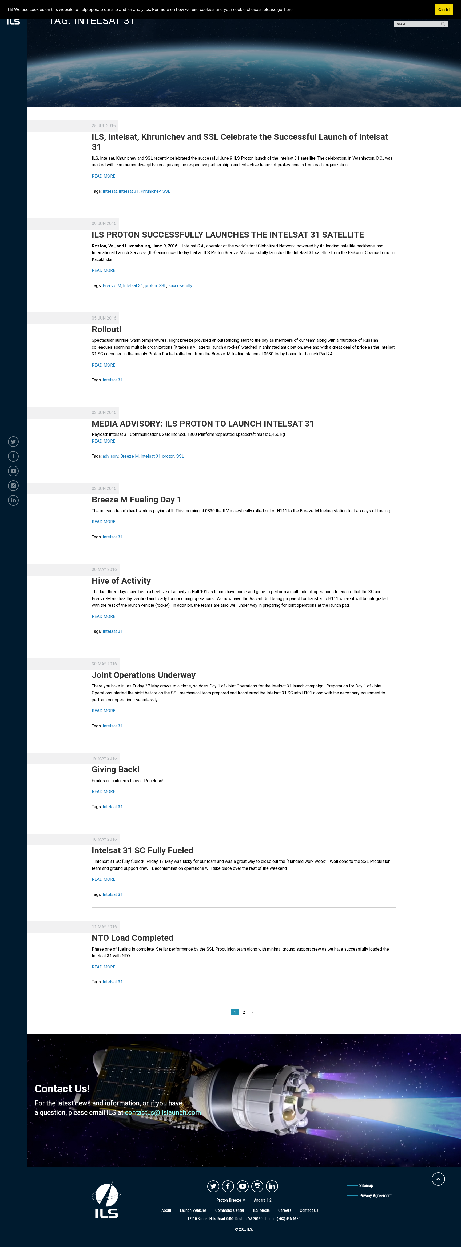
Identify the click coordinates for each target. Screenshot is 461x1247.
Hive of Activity (121, 581)
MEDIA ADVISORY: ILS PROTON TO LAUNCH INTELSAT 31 (203, 424)
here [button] (288, 9)
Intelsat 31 (129, 191)
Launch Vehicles (193, 1210)
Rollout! (106, 329)
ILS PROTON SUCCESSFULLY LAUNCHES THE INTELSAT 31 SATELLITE (228, 235)
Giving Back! (116, 769)
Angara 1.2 (263, 1200)
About (166, 1210)
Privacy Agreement (375, 1195)
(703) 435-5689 (288, 1218)
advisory (110, 456)
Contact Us (309, 1210)
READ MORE (103, 176)
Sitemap (366, 1185)
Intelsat (110, 191)
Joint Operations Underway (144, 675)
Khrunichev (151, 191)
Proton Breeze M (230, 1200)
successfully (180, 285)
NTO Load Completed (132, 938)
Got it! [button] (444, 9)
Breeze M (112, 285)
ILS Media (261, 1210)
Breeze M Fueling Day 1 (137, 499)
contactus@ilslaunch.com (163, 1112)
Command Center (229, 1210)
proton (151, 285)
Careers (284, 1210)
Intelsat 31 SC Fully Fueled (142, 850)
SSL (166, 191)
